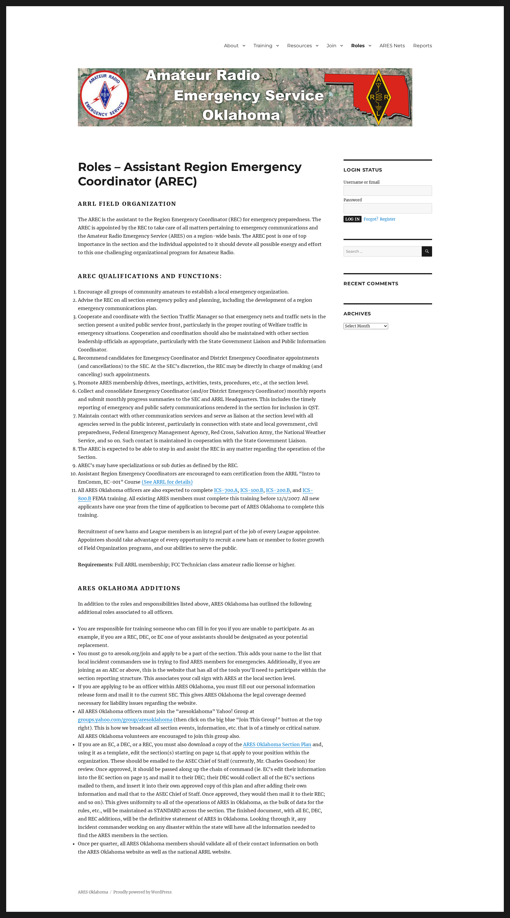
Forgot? (371, 219)
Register (387, 219)
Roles (358, 45)
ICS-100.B (251, 490)
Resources (299, 45)
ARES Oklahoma (93, 892)
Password (353, 200)
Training (263, 45)
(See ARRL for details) (167, 482)
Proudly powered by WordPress (142, 892)
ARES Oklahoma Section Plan (277, 744)
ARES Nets (392, 45)
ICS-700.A (226, 490)
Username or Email (362, 182)
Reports (422, 45)
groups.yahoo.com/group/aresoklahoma (125, 720)
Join (331, 45)
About (231, 45)
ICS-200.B (278, 490)
